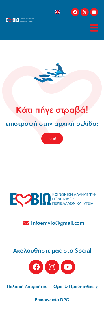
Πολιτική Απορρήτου (27, 286)
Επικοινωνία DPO (52, 299)
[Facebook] (75, 12)
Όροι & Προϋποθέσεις (75, 286)
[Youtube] (94, 12)
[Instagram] (52, 267)
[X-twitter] (85, 12)
